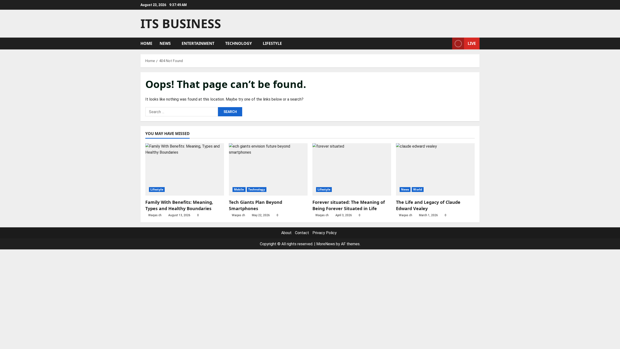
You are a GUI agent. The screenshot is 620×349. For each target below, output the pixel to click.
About (286, 232)
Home (146, 43)
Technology (238, 43)
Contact (302, 232)
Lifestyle (272, 43)
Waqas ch (155, 215)
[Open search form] (447, 43)
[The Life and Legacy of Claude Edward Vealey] (435, 169)
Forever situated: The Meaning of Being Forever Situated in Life (348, 205)
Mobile (239, 189)
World (417, 189)
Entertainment (198, 43)
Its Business (180, 23)
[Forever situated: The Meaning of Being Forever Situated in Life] (351, 169)
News (165, 43)
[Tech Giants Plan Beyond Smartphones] (268, 169)
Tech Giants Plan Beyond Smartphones (255, 205)
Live (472, 43)
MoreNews (325, 244)
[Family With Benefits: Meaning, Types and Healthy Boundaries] (184, 169)
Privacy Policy (324, 232)
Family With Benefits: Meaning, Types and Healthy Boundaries (179, 205)
